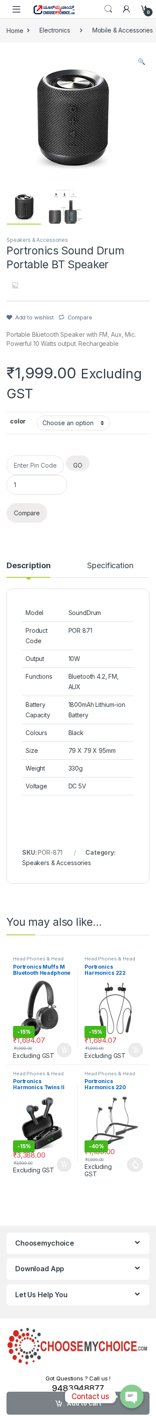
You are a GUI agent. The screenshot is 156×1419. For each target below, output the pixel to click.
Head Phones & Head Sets (38, 961)
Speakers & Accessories (37, 240)
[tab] (28, 569)
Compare (80, 317)
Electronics (54, 30)
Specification (110, 566)
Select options (132, 1164)
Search (108, 9)
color (18, 421)
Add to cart (64, 1050)
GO (77, 465)
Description (28, 566)
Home (14, 30)
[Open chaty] (131, 1396)
